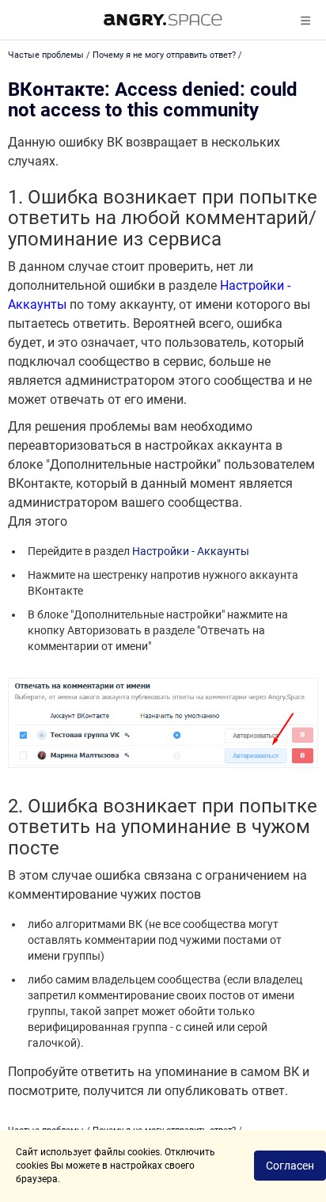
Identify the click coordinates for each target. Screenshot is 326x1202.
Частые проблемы (46, 55)
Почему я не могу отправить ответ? (164, 55)
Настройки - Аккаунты (190, 551)
